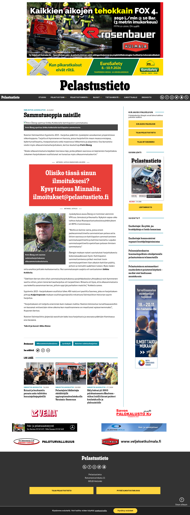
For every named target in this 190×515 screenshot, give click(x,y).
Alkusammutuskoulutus (47, 343)
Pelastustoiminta (78, 97)
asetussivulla (101, 510)
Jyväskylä (66, 343)
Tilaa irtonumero (146, 142)
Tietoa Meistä (111, 97)
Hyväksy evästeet (125, 510)
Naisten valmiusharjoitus (86, 343)
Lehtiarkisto (145, 207)
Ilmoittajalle (130, 97)
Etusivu (42, 97)
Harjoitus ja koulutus (34, 110)
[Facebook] (43, 350)
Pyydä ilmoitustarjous (128, 490)
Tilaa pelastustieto (146, 132)
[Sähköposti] (48, 350)
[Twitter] (38, 350)
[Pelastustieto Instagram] (172, 97)
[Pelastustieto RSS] (162, 97)
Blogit (96, 97)
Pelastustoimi (58, 97)
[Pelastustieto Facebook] (167, 97)
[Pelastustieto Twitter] (177, 97)
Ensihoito (146, 97)
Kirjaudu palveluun (145, 124)
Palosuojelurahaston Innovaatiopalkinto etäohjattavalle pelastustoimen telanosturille (145, 254)
